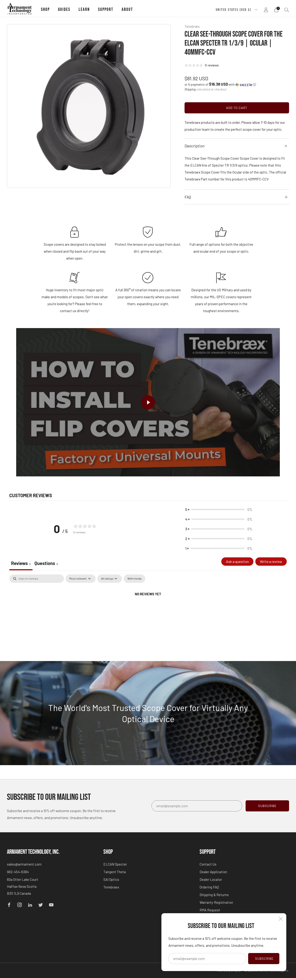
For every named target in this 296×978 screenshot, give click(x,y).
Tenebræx (192, 26)
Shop (45, 9)
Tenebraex (111, 887)
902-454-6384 (18, 872)
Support (105, 9)
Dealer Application (213, 872)
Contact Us (208, 864)
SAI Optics (111, 879)
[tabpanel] (148, 609)
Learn (84, 9)
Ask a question (237, 561)
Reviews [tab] (21, 563)
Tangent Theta (114, 872)
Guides (64, 9)
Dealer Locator (211, 879)
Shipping (190, 89)
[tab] (46, 563)
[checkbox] (134, 578)
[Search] (286, 9)
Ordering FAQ (209, 887)
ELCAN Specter (115, 864)
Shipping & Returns (214, 895)
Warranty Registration (216, 902)
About (127, 9)
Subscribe (264, 958)
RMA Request (210, 910)
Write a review (271, 561)
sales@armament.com (24, 864)
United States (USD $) (234, 9)
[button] (220, 84)
